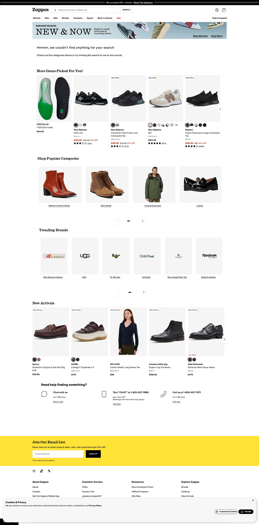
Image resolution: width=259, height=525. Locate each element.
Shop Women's (200, 36)
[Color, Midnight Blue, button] (39, 359)
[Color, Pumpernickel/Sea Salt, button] (154, 125)
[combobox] (86, 10)
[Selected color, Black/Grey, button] (113, 125)
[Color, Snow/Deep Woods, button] (78, 359)
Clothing (185, 491)
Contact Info (88, 491)
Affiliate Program (140, 491)
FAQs (84, 487)
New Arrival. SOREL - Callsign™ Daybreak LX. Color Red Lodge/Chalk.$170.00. (89, 341)
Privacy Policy (95, 505)
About (35, 487)
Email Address (42, 454)
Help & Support (219, 18)
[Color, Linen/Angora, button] (159, 125)
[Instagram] (34, 471)
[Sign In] (217, 10)
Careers (36, 491)
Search (126, 10)
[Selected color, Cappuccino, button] (34, 359)
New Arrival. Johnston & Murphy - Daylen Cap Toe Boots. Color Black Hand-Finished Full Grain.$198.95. (167, 341)
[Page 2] (132, 292)
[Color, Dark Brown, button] (194, 359)
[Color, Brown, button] (192, 125)
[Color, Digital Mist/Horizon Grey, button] (163, 125)
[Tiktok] (42, 471)
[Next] (220, 109)
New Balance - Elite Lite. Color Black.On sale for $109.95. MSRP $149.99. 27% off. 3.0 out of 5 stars (91, 110)
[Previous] (116, 220)
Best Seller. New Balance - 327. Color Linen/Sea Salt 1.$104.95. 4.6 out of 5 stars (165, 110)
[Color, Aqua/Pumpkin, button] (117, 125)
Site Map (136, 496)
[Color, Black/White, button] (204, 125)
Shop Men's (217, 36)
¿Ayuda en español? (91, 496)
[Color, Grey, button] (84, 125)
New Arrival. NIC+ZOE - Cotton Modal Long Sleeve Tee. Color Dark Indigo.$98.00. (128, 341)
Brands (184, 487)
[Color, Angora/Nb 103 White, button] (172, 125)
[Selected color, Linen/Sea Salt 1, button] (150, 125)
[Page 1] (129, 292)
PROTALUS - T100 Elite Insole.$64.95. (54, 104)
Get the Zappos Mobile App (45, 496)
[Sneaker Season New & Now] (129, 30)
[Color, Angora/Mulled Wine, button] (167, 125)
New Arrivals (187, 496)
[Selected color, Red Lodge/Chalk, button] (73, 359)
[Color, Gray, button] (196, 125)
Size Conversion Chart (142, 487)
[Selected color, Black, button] (76, 125)
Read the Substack (143, 2)
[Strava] (49, 471)
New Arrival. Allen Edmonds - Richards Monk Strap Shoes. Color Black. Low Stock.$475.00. (206, 341)
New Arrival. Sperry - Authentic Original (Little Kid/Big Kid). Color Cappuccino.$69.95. (50, 341)
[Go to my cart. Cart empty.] (224, 10)
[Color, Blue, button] (80, 125)
